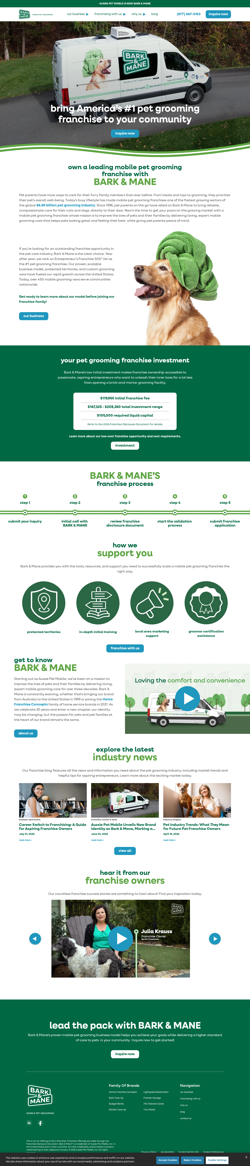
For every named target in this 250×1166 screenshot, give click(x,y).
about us (25, 733)
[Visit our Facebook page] (40, 1122)
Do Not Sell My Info (189, 1152)
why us (136, 14)
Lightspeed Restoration (155, 1092)
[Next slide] (215, 939)
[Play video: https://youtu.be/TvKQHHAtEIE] (187, 698)
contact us (185, 1119)
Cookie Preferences (213, 1152)
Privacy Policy (148, 1152)
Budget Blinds (116, 1104)
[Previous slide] (35, 939)
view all (125, 851)
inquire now (218, 14)
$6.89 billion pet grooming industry (65, 205)
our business (76, 14)
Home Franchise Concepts (123, 1092)
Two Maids (149, 1110)
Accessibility (167, 1152)
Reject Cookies (192, 1160)
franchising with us (108, 14)
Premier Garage (152, 1098)
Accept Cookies (167, 1160)
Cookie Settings (217, 1160)
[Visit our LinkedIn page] (29, 1122)
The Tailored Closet (153, 1104)
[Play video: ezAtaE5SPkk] (120, 938)
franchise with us (125, 648)
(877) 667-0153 (189, 14)
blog (154, 14)
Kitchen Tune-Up (117, 1110)
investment (125, 445)
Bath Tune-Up (116, 1098)
